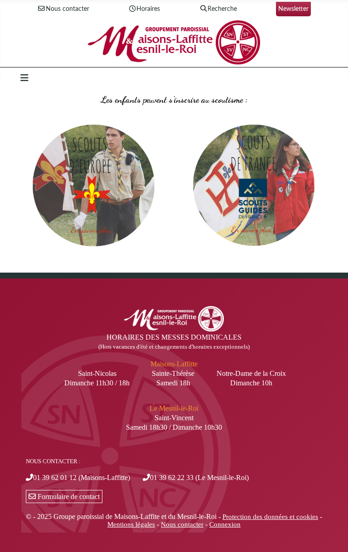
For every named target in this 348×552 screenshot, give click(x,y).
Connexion (225, 524)
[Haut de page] (332, 535)
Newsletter (293, 8)
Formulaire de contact (68, 496)
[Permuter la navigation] (24, 78)
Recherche (222, 8)
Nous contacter (67, 8)
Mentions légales (131, 524)
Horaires (148, 8)
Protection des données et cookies (270, 516)
